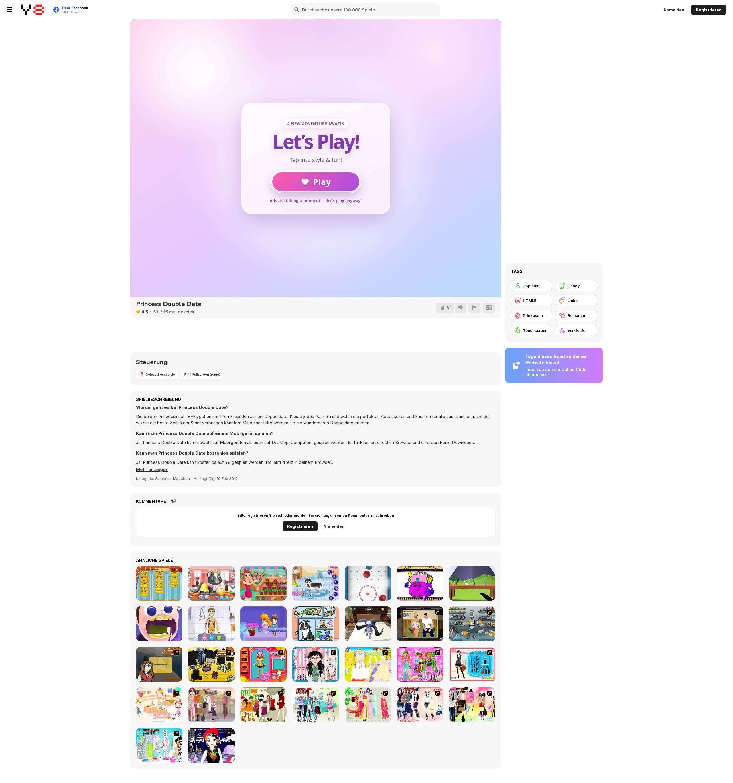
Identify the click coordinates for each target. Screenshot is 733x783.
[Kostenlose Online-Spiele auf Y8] (32, 9)
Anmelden (673, 9)
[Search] (297, 9)
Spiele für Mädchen (172, 478)
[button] (152, 469)
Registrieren (709, 9)
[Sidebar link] (9, 9)
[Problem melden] (474, 308)
